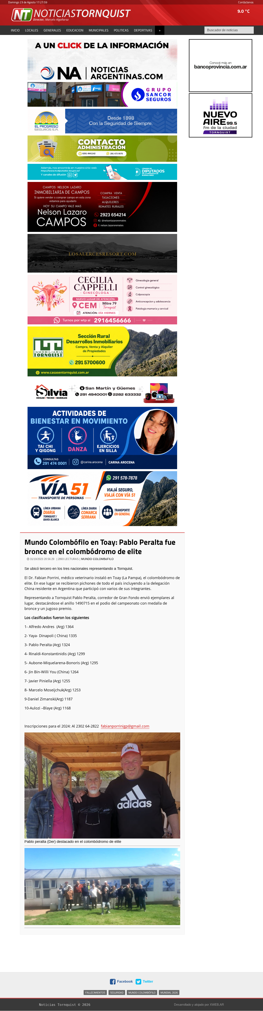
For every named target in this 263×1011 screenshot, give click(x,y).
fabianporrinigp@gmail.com (125, 726)
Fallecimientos (95, 992)
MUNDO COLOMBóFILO (97, 559)
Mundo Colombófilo (142, 992)
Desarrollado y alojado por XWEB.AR (199, 1004)
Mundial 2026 (169, 992)
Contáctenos (246, 2)
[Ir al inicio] (71, 14)
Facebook (124, 981)
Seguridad (116, 992)
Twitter (147, 981)
